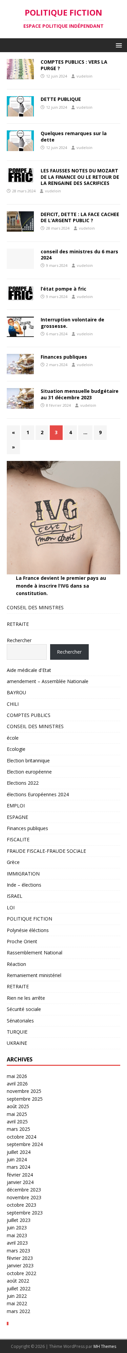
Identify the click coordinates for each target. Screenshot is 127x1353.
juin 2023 (17, 1227)
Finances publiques (64, 357)
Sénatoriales (20, 1020)
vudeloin (84, 76)
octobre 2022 (21, 1273)
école (13, 738)
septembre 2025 (25, 1099)
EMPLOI (16, 805)
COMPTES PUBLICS (28, 715)
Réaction (16, 964)
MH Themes (104, 1346)
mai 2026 (17, 1076)
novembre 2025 (24, 1091)
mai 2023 (17, 1235)
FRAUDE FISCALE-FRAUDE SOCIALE (46, 851)
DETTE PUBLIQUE (61, 99)
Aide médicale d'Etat (29, 670)
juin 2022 (17, 1296)
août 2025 (18, 1106)
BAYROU (16, 692)
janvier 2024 (20, 1182)
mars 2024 (18, 1167)
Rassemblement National (34, 952)
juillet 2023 (18, 1220)
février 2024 (20, 1174)
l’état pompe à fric (63, 289)
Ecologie (16, 749)
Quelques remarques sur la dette (74, 136)
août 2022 (18, 1280)
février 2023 (20, 1258)
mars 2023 (18, 1250)
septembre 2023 (25, 1212)
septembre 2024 (25, 1144)
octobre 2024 (21, 1137)
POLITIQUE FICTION (29, 918)
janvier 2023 (20, 1265)
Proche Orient (22, 941)
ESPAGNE (17, 817)
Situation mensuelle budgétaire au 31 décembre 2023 (80, 394)
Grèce (13, 862)
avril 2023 (17, 1243)
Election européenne (29, 771)
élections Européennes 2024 (38, 794)
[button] (117, 45)
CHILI (13, 704)
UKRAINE (17, 1043)
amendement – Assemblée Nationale (47, 681)
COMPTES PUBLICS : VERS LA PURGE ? (74, 65)
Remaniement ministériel (34, 975)
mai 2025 (17, 1114)
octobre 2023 (21, 1205)
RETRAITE (18, 624)
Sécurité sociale (24, 1009)
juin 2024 (17, 1159)
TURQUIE (17, 1032)
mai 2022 (17, 1303)
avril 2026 (17, 1083)
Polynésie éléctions (28, 930)
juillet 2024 (18, 1152)
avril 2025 (17, 1121)
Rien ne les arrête (26, 998)
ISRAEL (14, 896)
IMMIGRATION (23, 873)
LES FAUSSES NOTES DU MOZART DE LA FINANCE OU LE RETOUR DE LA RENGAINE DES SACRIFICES (80, 176)
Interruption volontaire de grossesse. (72, 322)
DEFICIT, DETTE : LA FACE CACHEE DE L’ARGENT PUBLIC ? (80, 217)
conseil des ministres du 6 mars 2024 (79, 254)
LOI (11, 907)
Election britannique (28, 760)
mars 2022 (18, 1311)
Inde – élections (24, 885)
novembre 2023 (24, 1197)
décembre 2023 (24, 1189)
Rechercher (19, 640)
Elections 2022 (23, 783)
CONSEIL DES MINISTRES (35, 607)
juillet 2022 (18, 1288)
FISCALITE (18, 839)
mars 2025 (18, 1129)
